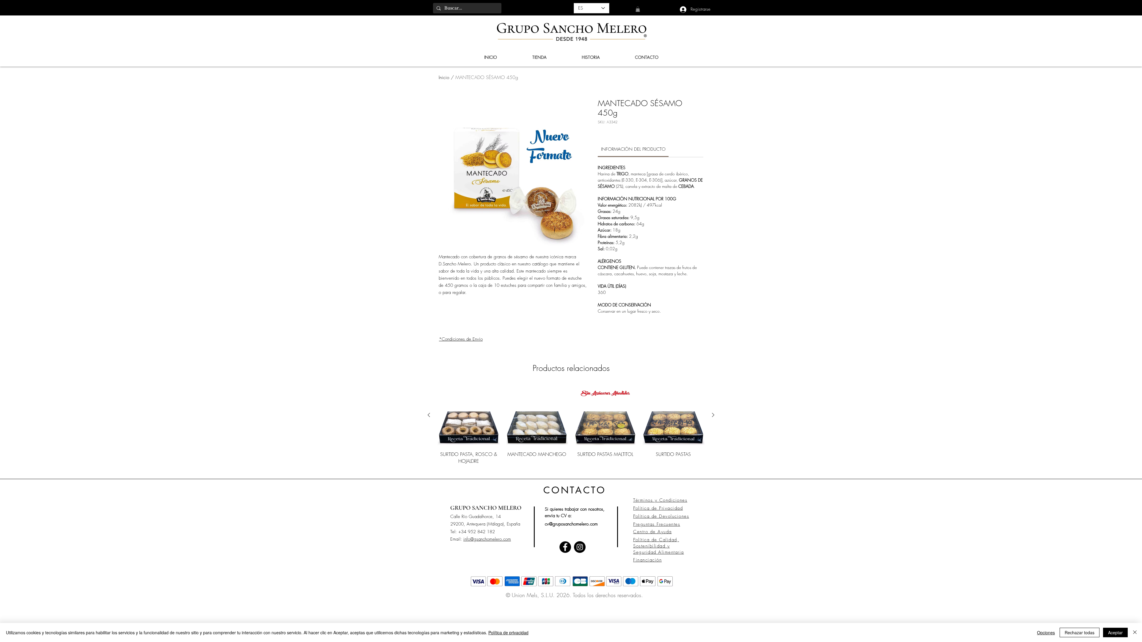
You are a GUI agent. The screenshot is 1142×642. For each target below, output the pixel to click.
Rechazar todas (1079, 632)
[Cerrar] (1134, 632)
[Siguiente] (713, 414)
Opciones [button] (1046, 632)
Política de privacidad (508, 632)
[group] (571, 427)
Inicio (444, 77)
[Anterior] (428, 414)
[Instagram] (580, 547)
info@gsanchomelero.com (487, 539)
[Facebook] (565, 547)
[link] (638, 9)
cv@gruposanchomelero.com (571, 524)
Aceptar (1115, 632)
